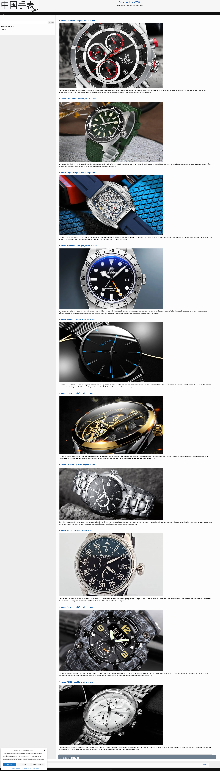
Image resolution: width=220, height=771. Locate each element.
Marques (3, 14)
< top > (205, 765)
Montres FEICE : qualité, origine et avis (76, 682)
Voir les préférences (38, 764)
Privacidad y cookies (15, 768)
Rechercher (51, 22)
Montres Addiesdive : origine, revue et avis (78, 246)
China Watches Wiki (129, 2)
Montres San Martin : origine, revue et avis (77, 99)
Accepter (9, 764)
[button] (44, 750)
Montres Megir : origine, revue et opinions (77, 172)
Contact (110, 769)
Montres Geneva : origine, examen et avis (77, 319)
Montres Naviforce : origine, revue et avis (77, 21)
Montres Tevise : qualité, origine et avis (76, 393)
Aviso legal (36, 768)
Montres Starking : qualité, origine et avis (77, 465)
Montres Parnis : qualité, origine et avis (76, 530)
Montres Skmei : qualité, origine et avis (76, 607)
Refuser (24, 764)
